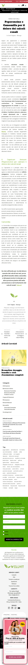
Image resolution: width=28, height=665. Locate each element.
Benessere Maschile (9, 392)
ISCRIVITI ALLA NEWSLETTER (14, 539)
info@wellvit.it (15, 595)
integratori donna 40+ (8, 464)
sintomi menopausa (8, 481)
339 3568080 (17, 593)
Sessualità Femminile (10, 407)
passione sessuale (7, 471)
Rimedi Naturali (10, 8)
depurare (5, 456)
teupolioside (14, 485)
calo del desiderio (7, 452)
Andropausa (6, 386)
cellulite (15, 452)
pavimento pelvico (18, 471)
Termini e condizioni (14, 579)
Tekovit (19, 285)
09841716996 (15, 591)
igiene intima (6, 462)
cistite (20, 452)
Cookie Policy (14, 614)
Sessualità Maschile (9, 409)
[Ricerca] (18, 5)
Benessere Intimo (8, 388)
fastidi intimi (6, 460)
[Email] (14, 301)
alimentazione (14, 449)
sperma (19, 483)
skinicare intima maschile (9, 483)
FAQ (14, 577)
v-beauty (5, 488)
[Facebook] (9, 608)
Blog (2, 8)
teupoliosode (21, 485)
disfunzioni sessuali (14, 456)
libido (4, 466)
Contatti (14, 575)
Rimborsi (14, 583)
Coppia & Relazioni (8, 397)
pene (4, 473)
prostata (5, 477)
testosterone (6, 485)
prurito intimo (11, 477)
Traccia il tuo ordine (14, 586)
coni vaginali (16, 454)
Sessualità (6, 405)
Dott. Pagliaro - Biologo (14, 35)
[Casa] (3, 663)
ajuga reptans (6, 449)
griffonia (20, 460)
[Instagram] (12, 608)
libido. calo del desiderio (13, 466)
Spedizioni (14, 581)
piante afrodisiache (11, 473)
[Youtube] (19, 608)
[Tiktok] (15, 608)
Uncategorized (7, 412)
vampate (11, 488)
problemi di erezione (8, 475)
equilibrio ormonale (20, 458)
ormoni (22, 468)
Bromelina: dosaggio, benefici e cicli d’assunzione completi (12, 372)
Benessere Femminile (10, 391)
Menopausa (6, 400)
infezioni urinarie (15, 462)
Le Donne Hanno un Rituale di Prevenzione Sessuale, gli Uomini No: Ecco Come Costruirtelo (14, 424)
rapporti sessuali (21, 477)
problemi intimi (19, 475)
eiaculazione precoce (8, 458)
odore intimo (15, 468)
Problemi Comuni (8, 394)
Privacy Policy (6, 614)
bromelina (22, 449)
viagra (16, 488)
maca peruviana (7, 468)
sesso (15, 479)
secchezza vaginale (8, 479)
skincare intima (18, 481)
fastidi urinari (13, 460)
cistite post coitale (7, 454)
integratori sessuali (19, 464)
